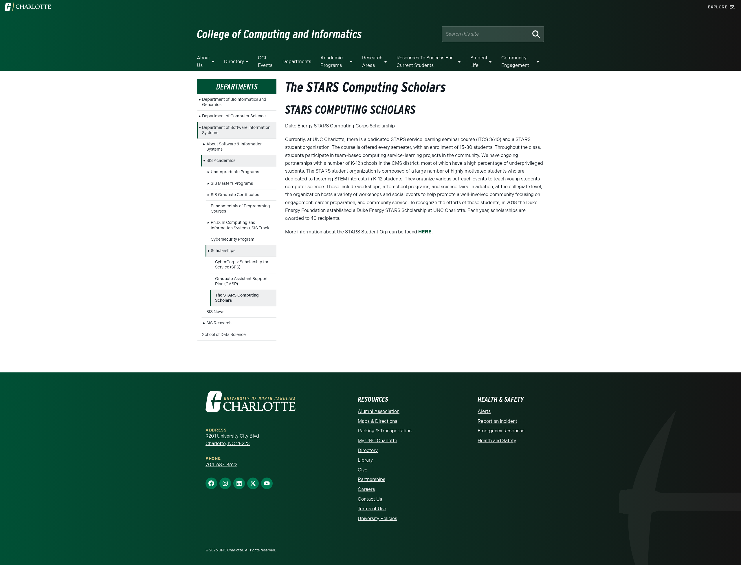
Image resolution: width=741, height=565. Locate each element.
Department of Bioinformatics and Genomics (234, 102)
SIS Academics (220, 160)
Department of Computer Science (234, 116)
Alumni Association (378, 411)
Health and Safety (497, 440)
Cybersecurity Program (232, 239)
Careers (366, 489)
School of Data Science (224, 334)
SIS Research (219, 323)
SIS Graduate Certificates (235, 194)
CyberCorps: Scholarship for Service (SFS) (241, 264)
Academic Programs (331, 61)
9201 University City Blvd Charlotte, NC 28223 (232, 439)
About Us (203, 61)
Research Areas (372, 61)
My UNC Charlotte (377, 440)
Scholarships (223, 250)
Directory (234, 61)
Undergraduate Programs (235, 171)
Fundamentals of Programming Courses (240, 209)
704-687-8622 (221, 464)
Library (365, 460)
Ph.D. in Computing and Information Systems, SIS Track (240, 225)
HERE (425, 232)
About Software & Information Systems (234, 147)
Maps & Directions (377, 421)
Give (362, 470)
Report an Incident (497, 421)
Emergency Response (501, 431)
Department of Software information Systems (236, 130)
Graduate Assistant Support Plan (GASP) (241, 281)
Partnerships (371, 479)
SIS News (215, 311)
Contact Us (370, 499)
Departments (297, 61)
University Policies (377, 518)
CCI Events (265, 61)
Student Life (478, 61)
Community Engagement (515, 61)
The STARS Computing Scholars (237, 298)
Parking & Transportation (385, 431)
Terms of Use (372, 508)
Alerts (484, 411)
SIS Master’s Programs (232, 183)
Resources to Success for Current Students (425, 61)
